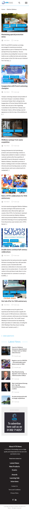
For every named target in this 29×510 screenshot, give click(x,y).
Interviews (18, 130)
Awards (6, 25)
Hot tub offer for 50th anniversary (14, 301)
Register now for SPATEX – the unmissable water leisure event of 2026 (19, 362)
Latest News (22, 25)
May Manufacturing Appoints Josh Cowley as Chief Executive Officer (19, 373)
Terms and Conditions (15, 489)
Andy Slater (6, 40)
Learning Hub (8, 29)
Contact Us (14, 486)
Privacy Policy (14, 493)
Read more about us (15, 458)
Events (13, 25)
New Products (19, 29)
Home (3, 9)
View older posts (8, 336)
